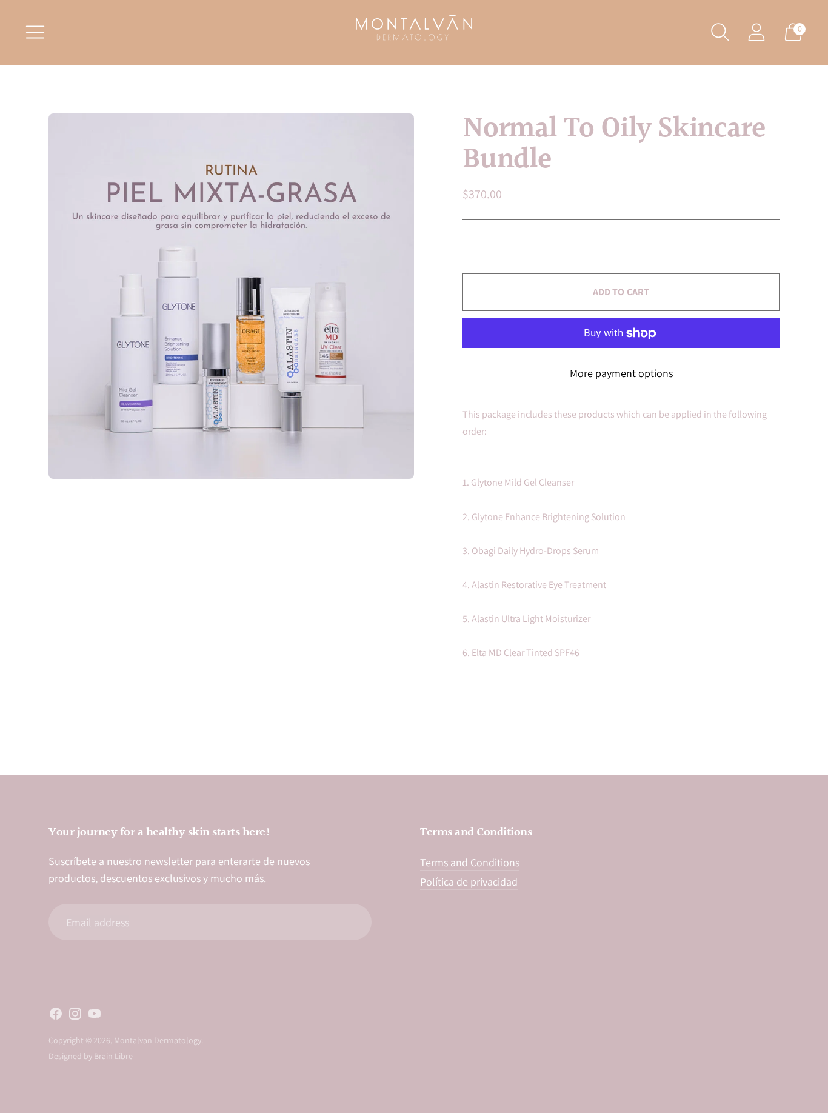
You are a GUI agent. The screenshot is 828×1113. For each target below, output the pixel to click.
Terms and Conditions (469, 862)
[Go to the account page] (756, 32)
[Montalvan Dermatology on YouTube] (94, 1016)
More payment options (621, 373)
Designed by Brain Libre (90, 1056)
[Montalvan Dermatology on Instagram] (75, 1016)
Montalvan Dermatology (157, 1040)
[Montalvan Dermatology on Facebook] (55, 1016)
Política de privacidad (469, 882)
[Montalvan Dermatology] (414, 27)
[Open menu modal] (35, 32)
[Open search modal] (720, 32)
